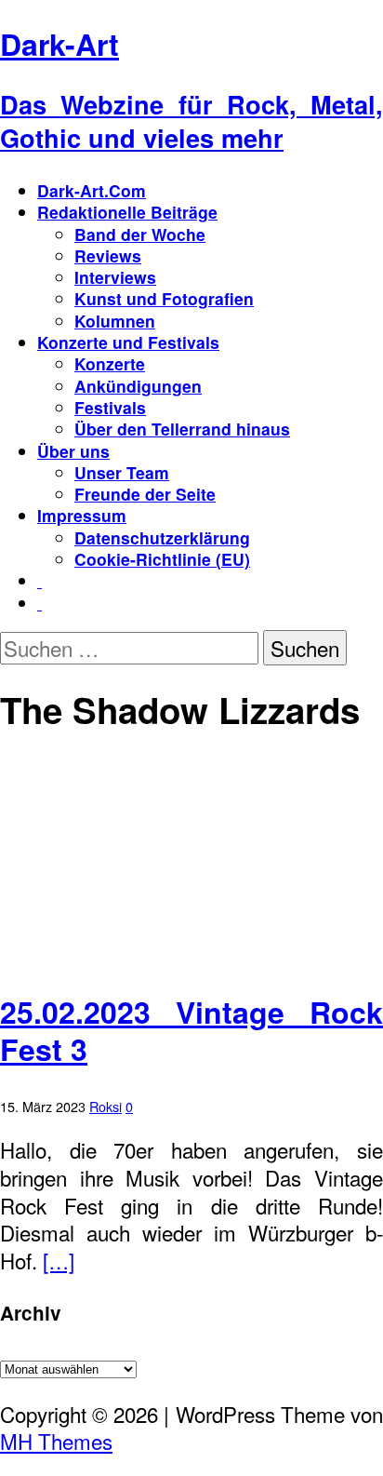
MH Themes (56, 1441)
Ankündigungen (138, 385)
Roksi (105, 1106)
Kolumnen (114, 320)
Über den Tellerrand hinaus (182, 428)
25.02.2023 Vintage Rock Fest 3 (191, 1030)
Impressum (81, 515)
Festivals (110, 407)
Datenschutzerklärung (162, 537)
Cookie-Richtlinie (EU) (162, 558)
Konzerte (109, 363)
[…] (58, 1260)
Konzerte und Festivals (128, 342)
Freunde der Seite (145, 493)
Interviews (115, 276)
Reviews (107, 255)
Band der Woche (139, 234)
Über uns (73, 451)
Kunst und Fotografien (164, 298)
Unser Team (121, 472)
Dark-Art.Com (91, 190)
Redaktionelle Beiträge (127, 211)
